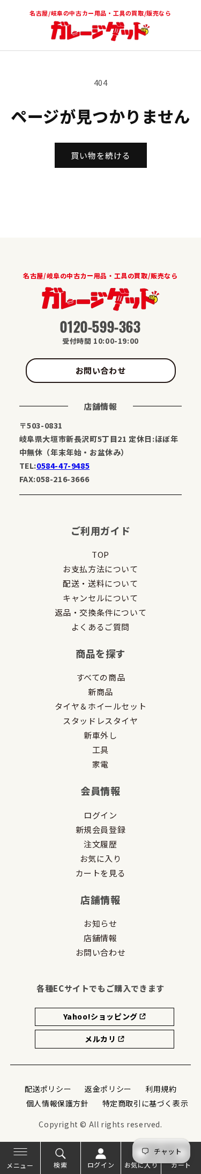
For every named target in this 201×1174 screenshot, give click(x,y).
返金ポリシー (108, 1088)
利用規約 (160, 1088)
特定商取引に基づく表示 (145, 1103)
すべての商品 (100, 677)
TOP (100, 554)
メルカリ (101, 1038)
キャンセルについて (100, 597)
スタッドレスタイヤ (100, 720)
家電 (100, 764)
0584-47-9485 (63, 465)
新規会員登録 (101, 829)
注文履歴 (100, 844)
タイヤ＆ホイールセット (101, 706)
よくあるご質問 (100, 626)
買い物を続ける (101, 155)
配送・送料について (100, 583)
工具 (100, 749)
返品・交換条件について (101, 612)
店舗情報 (100, 937)
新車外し (100, 735)
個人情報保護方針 (57, 1103)
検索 (60, 1164)
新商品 (100, 691)
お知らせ (100, 923)
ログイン (100, 815)
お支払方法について (100, 568)
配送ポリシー (48, 1088)
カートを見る (101, 872)
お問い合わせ (101, 370)
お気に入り (101, 858)
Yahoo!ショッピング (101, 1016)
